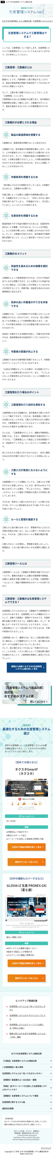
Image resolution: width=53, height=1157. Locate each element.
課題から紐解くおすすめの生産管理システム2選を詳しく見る (26, 667)
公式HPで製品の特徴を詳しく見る (26, 847)
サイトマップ (46, 1148)
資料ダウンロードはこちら (26, 861)
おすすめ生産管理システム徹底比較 (19, 2)
